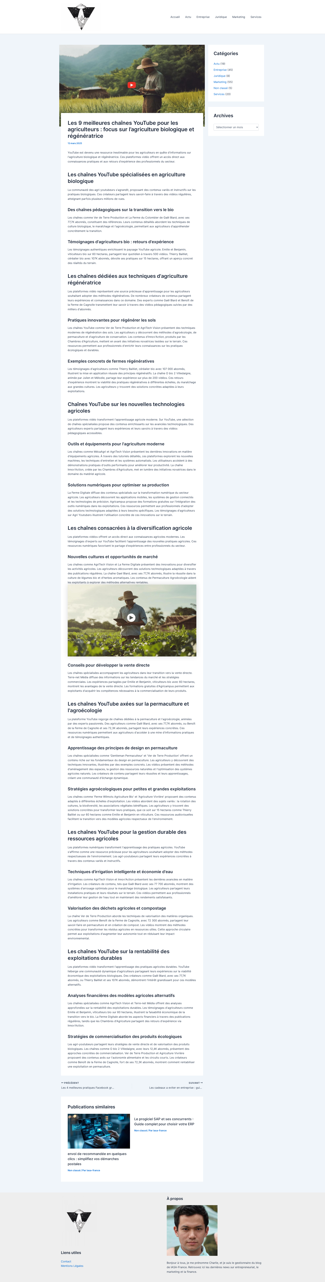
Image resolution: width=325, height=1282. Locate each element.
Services (256, 17)
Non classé (74, 1170)
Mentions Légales (72, 1265)
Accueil (175, 17)
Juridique (221, 17)
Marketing (238, 17)
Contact (66, 1261)
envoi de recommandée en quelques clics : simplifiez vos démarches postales (97, 1159)
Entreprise (203, 17)
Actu (188, 17)
